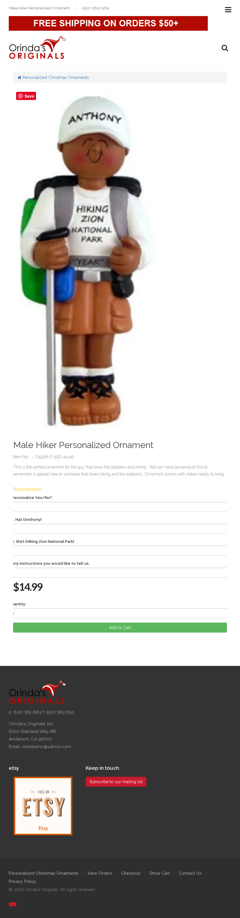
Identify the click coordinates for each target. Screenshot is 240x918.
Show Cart (159, 873)
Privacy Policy (22, 881)
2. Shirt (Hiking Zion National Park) (43, 541)
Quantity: (17, 604)
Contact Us (190, 873)
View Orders (100, 873)
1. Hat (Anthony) (27, 519)
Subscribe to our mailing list (116, 781)
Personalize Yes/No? (32, 497)
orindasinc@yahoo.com (46, 746)
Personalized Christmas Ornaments (55, 77)
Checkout (130, 873)
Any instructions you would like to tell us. (51, 563)
